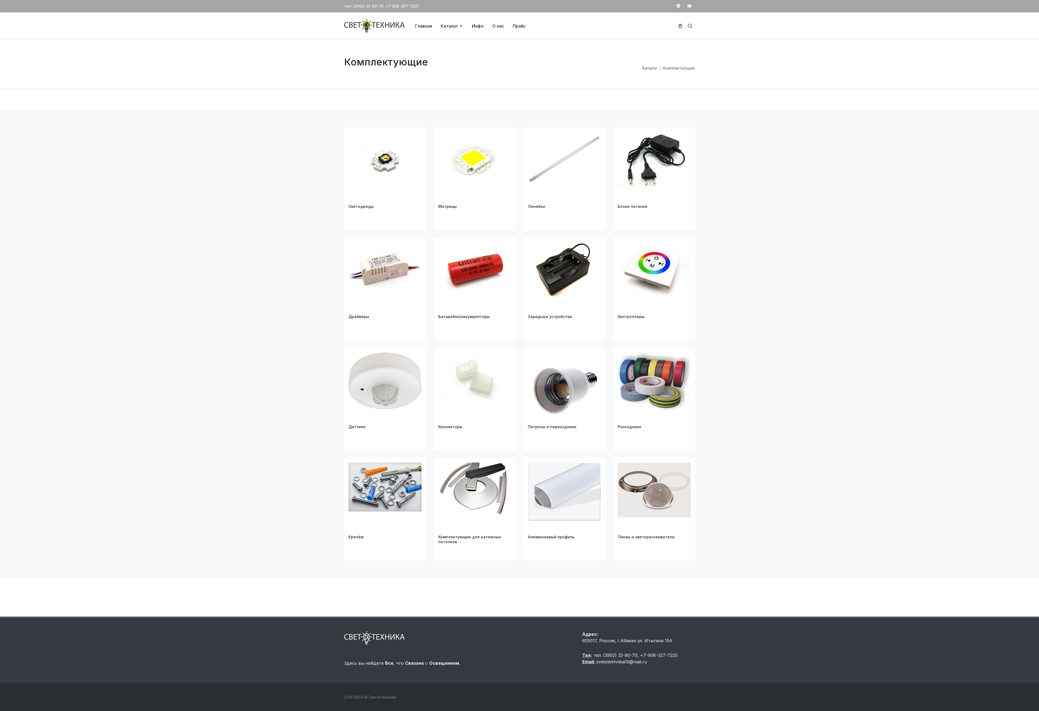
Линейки (536, 206)
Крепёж (356, 537)
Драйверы (358, 316)
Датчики (357, 426)
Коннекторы (450, 426)
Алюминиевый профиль (551, 537)
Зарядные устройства (550, 316)
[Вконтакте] (678, 6)
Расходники (629, 426)
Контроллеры (631, 316)
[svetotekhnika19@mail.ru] (689, 6)
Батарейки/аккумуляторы (464, 316)
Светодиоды (361, 206)
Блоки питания (632, 206)
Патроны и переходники (552, 426)
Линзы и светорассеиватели (646, 537)
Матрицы (447, 206)
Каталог (649, 68)
